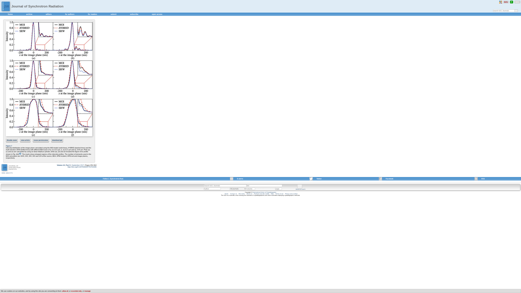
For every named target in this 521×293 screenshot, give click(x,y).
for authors (70, 14)
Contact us (233, 194)
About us (249, 194)
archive (29, 14)
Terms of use (279, 194)
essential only (76, 291)
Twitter (319, 179)
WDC (517, 2)
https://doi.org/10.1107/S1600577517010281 (82, 167)
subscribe (134, 14)
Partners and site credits (261, 194)
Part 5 (68, 165)
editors (49, 14)
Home (226, 194)
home (10, 14)
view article (25, 140)
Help (272, 194)
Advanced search (300, 189)
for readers (93, 14)
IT (511, 2)
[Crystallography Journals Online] (501, 2)
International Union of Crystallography (264, 192)
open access (157, 14)
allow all (65, 291)
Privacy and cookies (291, 194)
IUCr (506, 2)
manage (87, 291)
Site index (242, 194)
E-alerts (240, 179)
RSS (483, 179)
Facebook (389, 179)
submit (114, 14)
